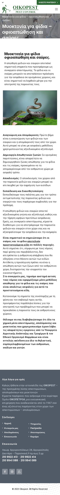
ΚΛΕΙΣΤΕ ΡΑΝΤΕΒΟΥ (47, 2)
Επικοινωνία (10, 436)
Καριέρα (34, 436)
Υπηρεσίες (35, 423)
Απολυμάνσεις (11, 432)
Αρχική (7, 423)
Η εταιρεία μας (11, 428)
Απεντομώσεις (37, 432)
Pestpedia (36, 428)
